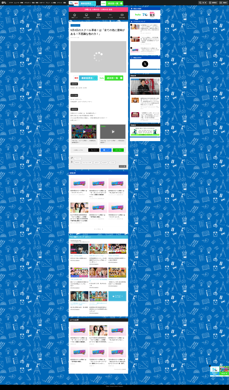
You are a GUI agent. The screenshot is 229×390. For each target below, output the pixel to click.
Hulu (111, 78)
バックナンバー (75, 25)
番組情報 (98, 17)
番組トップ (75, 17)
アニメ (48, 2)
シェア (107, 150)
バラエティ (78, 158)
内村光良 (77, 162)
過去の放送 (86, 17)
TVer (86, 78)
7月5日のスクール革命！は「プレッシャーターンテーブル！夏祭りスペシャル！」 (97, 361)
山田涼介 (97, 162)
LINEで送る (118, 150)
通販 (64, 2)
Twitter (145, 64)
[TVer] (85, 3)
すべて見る (97, 229)
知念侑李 (104, 162)
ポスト (95, 150)
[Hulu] (112, 3)
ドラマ (11, 2)
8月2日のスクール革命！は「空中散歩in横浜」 (78, 360)
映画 (37, 2)
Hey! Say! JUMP (87, 162)
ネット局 (110, 17)
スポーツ (42, 2)
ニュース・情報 (18, 2)
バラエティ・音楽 (29, 2)
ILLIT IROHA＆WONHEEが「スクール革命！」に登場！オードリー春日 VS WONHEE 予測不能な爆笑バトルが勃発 (98, 340)
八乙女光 (112, 162)
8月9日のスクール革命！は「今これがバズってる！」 (116, 339)
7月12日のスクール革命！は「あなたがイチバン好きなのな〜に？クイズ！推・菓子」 (116, 361)
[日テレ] (4, 2)
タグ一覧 (122, 166)
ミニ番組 (53, 2)
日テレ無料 (152, 14)
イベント (59, 2)
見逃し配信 (122, 17)
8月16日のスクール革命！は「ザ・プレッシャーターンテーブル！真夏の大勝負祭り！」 (78, 340)
